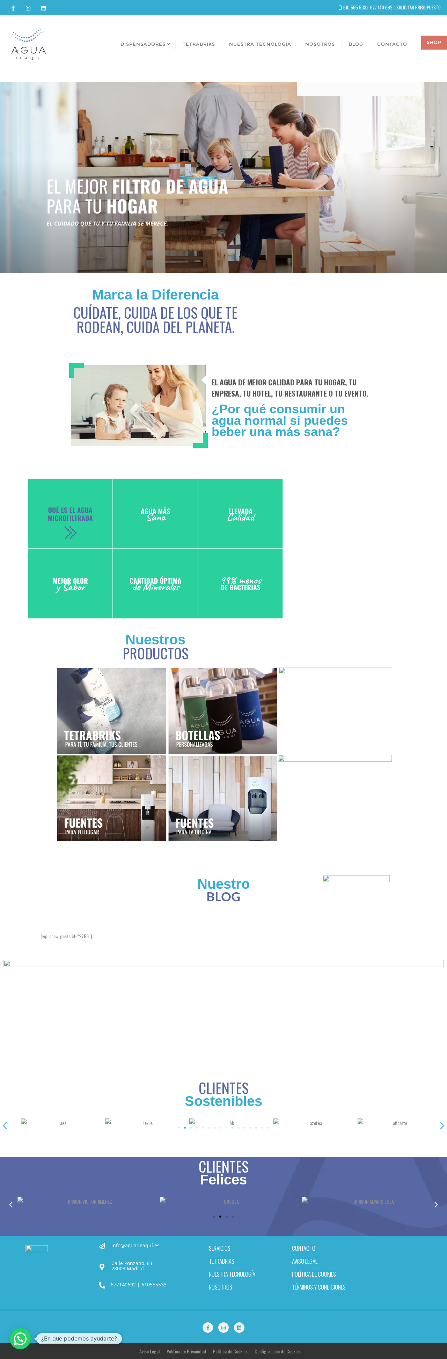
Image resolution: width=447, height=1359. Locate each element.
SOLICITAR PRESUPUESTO (418, 7)
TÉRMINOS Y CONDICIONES (319, 1287)
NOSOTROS (220, 1287)
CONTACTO (303, 1248)
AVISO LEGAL (304, 1261)
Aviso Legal (149, 1351)
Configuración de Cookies (278, 1351)
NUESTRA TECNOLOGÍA (232, 1274)
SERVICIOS (219, 1248)
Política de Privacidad (186, 1351)
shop (434, 42)
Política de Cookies (230, 1351)
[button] (35, 516)
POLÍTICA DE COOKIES (314, 1274)
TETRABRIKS (221, 1261)
